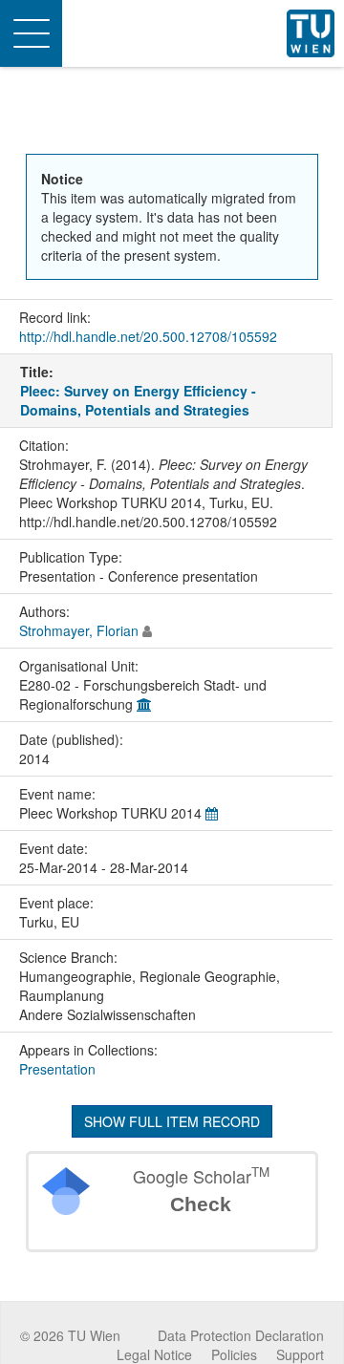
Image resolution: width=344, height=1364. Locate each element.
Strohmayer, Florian (79, 630)
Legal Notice (154, 1354)
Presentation (57, 1068)
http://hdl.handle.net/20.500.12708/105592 (148, 336)
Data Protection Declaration (241, 1335)
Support (300, 1354)
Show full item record (172, 1121)
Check (200, 1204)
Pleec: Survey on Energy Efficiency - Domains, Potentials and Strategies (138, 400)
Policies (234, 1354)
